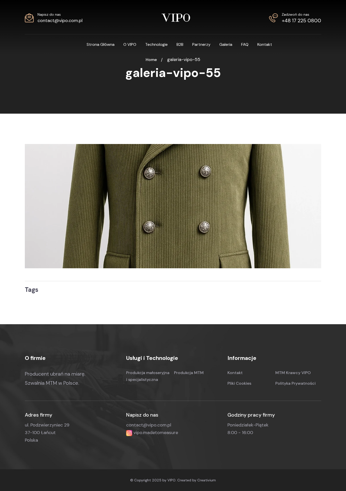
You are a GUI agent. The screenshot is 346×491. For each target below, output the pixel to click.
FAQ (244, 44)
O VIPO (129, 44)
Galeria (225, 44)
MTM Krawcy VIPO (293, 372)
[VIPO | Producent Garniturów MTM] (175, 17)
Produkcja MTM (189, 372)
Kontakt (264, 44)
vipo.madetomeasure (155, 432)
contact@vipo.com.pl (60, 20)
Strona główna (100, 44)
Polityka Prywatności (295, 383)
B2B (180, 44)
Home (152, 59)
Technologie (156, 44)
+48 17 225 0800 (301, 20)
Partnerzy (201, 44)
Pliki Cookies (239, 383)
